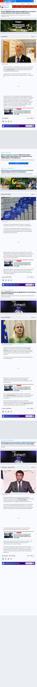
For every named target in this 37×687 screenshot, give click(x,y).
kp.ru (33, 118)
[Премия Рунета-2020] (15, 1)
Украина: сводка (23, 6)
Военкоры (17, 6)
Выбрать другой (6, 7)
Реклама (28, 3)
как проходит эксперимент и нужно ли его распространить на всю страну (22, 112)
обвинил (22, 400)
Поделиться (33, 36)
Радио (24, 3)
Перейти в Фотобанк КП (15, 623)
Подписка (34, 3)
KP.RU (11, 96)
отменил (18, 395)
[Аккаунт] (35, 1)
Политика (5, 9)
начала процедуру (28, 505)
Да (2, 7)
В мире (5, 168)
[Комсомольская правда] (9, 1)
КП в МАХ (28, 6)
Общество (15, 385)
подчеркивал (28, 548)
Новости (2, 9)
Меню (1, 1)
